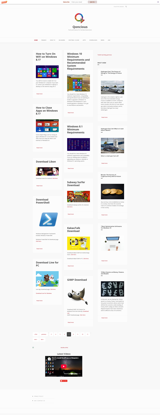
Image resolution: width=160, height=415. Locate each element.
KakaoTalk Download (73, 229)
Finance (43, 40)
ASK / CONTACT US (39, 400)
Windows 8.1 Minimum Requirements (75, 129)
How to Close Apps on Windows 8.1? (47, 110)
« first (35, 334)
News (102, 40)
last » (42, 339)
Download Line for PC (47, 264)
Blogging (62, 40)
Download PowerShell (43, 201)
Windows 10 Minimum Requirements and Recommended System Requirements (78, 61)
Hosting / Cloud (74, 40)
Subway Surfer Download (76, 183)
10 (82, 334)
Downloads (93, 40)
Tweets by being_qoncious (105, 55)
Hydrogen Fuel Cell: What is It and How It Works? (112, 129)
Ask (109, 40)
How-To (52, 40)
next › (35, 339)
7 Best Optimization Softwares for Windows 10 (111, 227)
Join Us (92, 2)
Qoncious (80, 26)
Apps (84, 40)
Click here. (55, 178)
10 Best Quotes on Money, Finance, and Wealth (112, 273)
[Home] (80, 18)
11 (87, 334)
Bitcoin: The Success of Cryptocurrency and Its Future (111, 175)
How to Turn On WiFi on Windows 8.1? (46, 56)
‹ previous (43, 334)
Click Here (82, 315)
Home (36, 40)
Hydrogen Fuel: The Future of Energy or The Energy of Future (111, 72)
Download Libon (46, 161)
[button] (80, 2)
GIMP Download (77, 279)
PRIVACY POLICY (38, 396)
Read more (39, 94)
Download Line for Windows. (44, 293)
